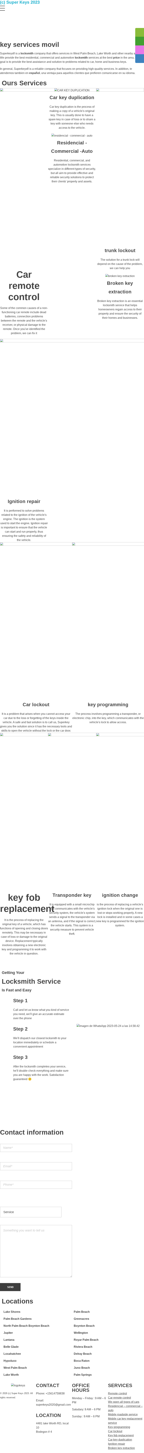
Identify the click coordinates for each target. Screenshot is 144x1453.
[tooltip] (139, 32)
